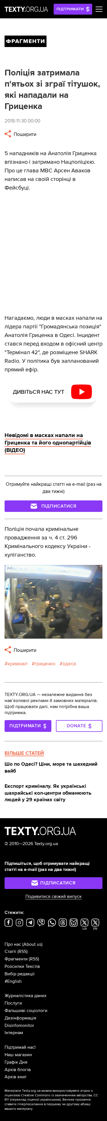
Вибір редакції (20, 974)
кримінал (17, 664)
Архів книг (16, 1077)
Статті (10, 951)
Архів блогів (18, 1070)
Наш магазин (18, 1055)
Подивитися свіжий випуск (53, 896)
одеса (69, 664)
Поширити (24, 134)
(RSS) (22, 951)
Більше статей (24, 753)
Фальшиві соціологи (26, 1010)
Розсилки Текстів (22, 966)
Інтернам (14, 1033)
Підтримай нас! (20, 1047)
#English (13, 981)
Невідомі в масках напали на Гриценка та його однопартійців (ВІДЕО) (48, 443)
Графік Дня (16, 1062)
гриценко (45, 664)
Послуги (13, 1003)
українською (50, 1099)
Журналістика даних (26, 996)
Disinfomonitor (19, 1025)
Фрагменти (16, 959)
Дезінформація (20, 1018)
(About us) (32, 944)
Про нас (13, 944)
